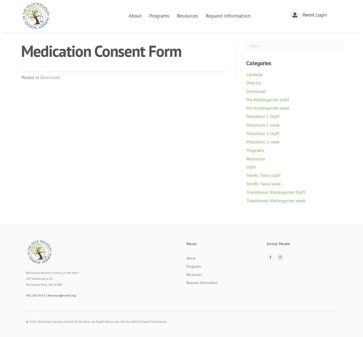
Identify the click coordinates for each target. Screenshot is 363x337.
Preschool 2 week (263, 142)
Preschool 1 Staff (263, 116)
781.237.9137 (35, 295)
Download (50, 77)
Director (254, 83)
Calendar (254, 74)
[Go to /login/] (312, 15)
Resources (255, 158)
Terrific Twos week (263, 184)
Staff (251, 167)
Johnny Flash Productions (149, 321)
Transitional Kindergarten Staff (275, 192)
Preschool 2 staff (262, 133)
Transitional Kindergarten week (275, 200)
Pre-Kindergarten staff (267, 99)
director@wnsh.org (62, 295)
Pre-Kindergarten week (267, 108)
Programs (255, 150)
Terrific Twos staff (263, 175)
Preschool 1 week (263, 125)
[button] (270, 257)
